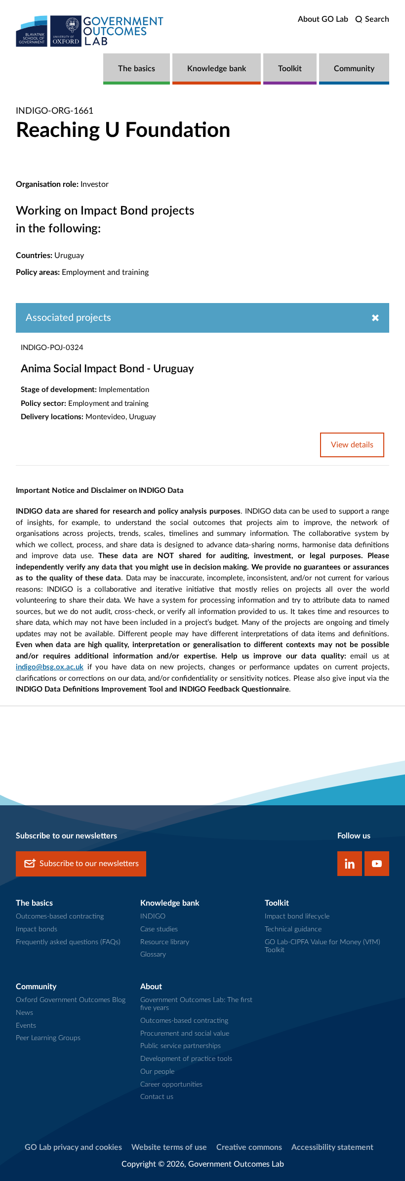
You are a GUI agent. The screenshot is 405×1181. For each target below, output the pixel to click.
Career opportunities (171, 1084)
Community (354, 69)
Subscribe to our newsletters (89, 864)
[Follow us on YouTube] (376, 863)
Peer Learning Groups (48, 1038)
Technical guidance (293, 929)
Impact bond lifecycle (297, 916)
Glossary (153, 954)
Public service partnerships (180, 1046)
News (24, 1012)
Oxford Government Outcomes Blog (70, 1000)
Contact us (156, 1097)
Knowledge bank (216, 69)
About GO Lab (323, 19)
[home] (90, 31)
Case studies (159, 929)
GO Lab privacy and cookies (73, 1147)
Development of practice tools (186, 1058)
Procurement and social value (184, 1033)
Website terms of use (169, 1147)
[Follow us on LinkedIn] (349, 863)
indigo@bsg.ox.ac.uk (49, 667)
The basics (136, 69)
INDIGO (152, 916)
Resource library (164, 942)
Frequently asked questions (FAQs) (68, 942)
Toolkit (290, 69)
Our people (157, 1071)
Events (26, 1025)
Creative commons (249, 1147)
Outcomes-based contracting (60, 916)
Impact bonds (36, 929)
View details (352, 445)
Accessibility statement (332, 1147)
